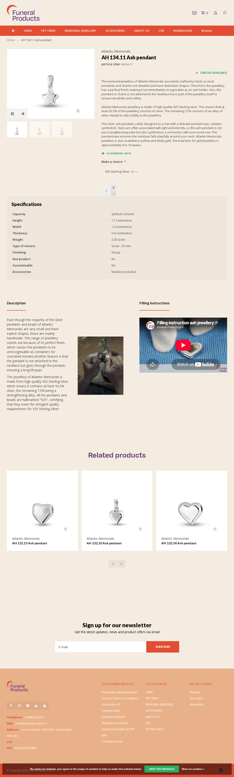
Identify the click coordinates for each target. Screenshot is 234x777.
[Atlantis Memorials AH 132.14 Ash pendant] (191, 506)
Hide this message (161, 769)
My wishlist (197, 704)
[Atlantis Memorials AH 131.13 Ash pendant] (42, 506)
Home (11, 40)
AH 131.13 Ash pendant (29, 543)
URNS (28, 31)
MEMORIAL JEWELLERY (80, 31)
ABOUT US (141, 31)
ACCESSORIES (115, 31)
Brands (207, 31)
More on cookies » (193, 769)
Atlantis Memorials (115, 51)
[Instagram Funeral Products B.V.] (19, 706)
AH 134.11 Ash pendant (36, 40)
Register (195, 692)
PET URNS (48, 31)
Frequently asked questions (119, 692)
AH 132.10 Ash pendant (104, 543)
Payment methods (113, 717)
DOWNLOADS (182, 31)
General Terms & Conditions (119, 698)
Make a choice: (113, 162)
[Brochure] (194, 12)
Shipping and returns (114, 723)
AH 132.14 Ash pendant (179, 543)
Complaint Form (111, 741)
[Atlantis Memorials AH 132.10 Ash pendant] (117, 506)
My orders (196, 698)
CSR (161, 31)
